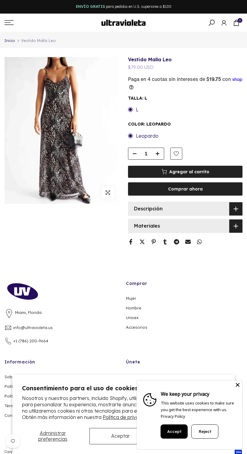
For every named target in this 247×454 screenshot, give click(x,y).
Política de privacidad (127, 417)
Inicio (10, 41)
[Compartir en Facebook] (130, 242)
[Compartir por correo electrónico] (188, 242)
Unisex (132, 317)
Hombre (133, 307)
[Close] (238, 385)
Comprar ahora (185, 189)
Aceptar (120, 436)
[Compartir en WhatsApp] (199, 242)
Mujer (131, 298)
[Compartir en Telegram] (176, 242)
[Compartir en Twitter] (142, 242)
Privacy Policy (173, 416)
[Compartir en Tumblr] (165, 242)
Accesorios (136, 327)
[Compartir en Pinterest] (153, 242)
